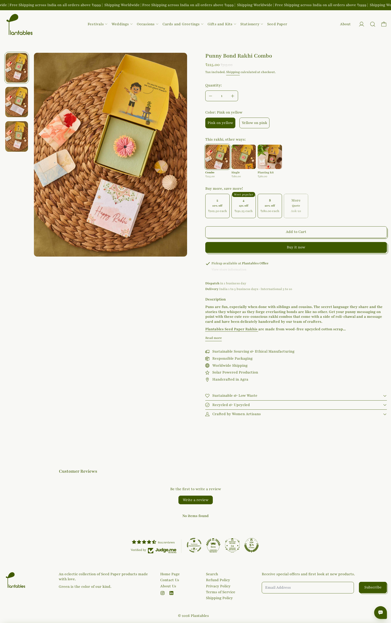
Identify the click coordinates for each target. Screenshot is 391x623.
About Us (168, 586)
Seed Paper (277, 24)
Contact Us (169, 580)
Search (212, 574)
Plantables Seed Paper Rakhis (231, 329)
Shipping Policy (219, 597)
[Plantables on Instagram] (162, 593)
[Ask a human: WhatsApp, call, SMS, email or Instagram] (380, 612)
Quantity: (213, 85)
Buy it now (296, 247)
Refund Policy (218, 580)
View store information (228, 269)
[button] (373, 24)
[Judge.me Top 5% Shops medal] (251, 545)
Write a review (195, 499)
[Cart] (384, 24)
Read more (213, 338)
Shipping (233, 72)
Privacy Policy (218, 586)
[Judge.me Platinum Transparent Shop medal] (194, 545)
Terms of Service (220, 592)
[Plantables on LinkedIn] (171, 593)
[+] (233, 96)
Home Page (170, 574)
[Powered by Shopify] (361, 24)
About (345, 24)
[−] (210, 96)
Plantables (200, 615)
